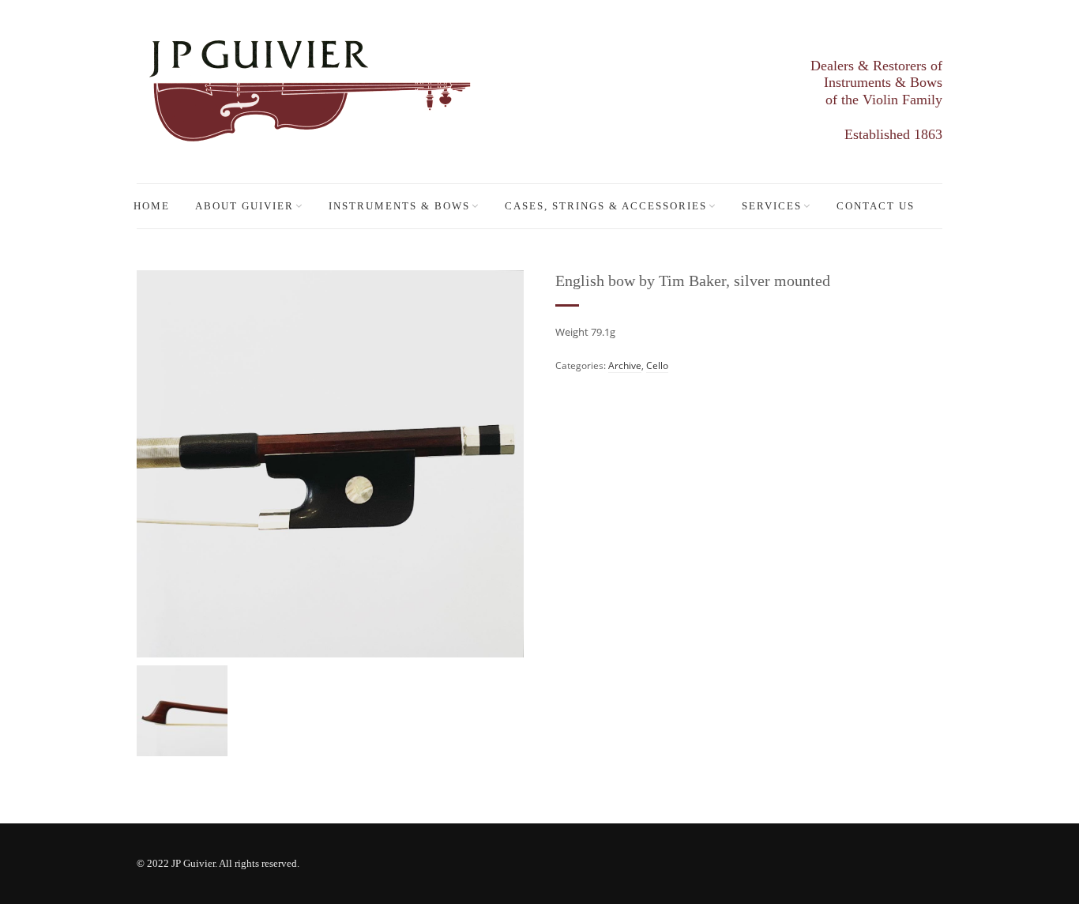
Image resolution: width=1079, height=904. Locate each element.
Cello (657, 365)
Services (772, 206)
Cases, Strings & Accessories (606, 206)
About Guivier (244, 206)
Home (151, 206)
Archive (624, 365)
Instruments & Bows (399, 206)
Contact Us (876, 206)
